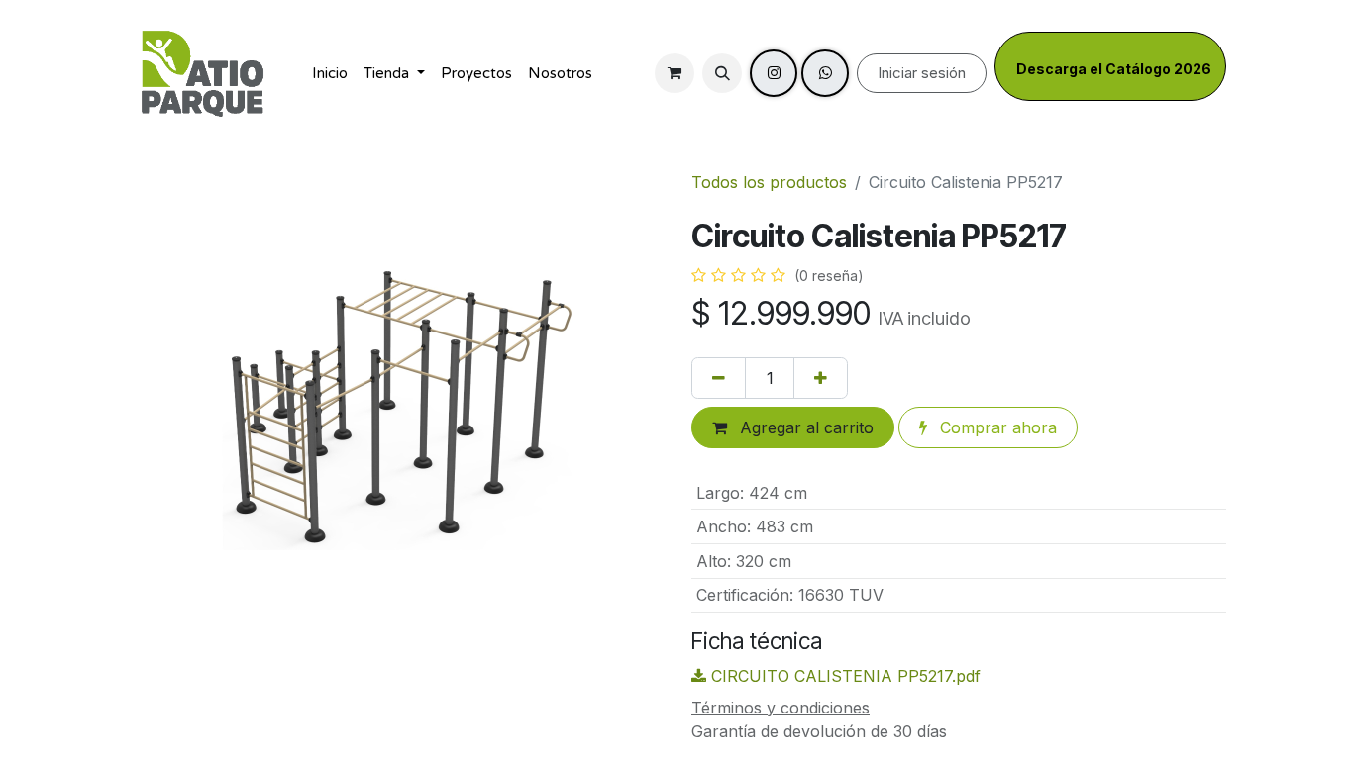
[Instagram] (773, 73)
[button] (722, 73)
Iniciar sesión (922, 72)
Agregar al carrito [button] (804, 427)
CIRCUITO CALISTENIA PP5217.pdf (843, 676)
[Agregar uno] (820, 378)
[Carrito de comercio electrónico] (674, 73)
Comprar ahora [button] (996, 427)
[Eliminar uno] (718, 378)
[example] (825, 73)
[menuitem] (330, 73)
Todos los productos (769, 182)
